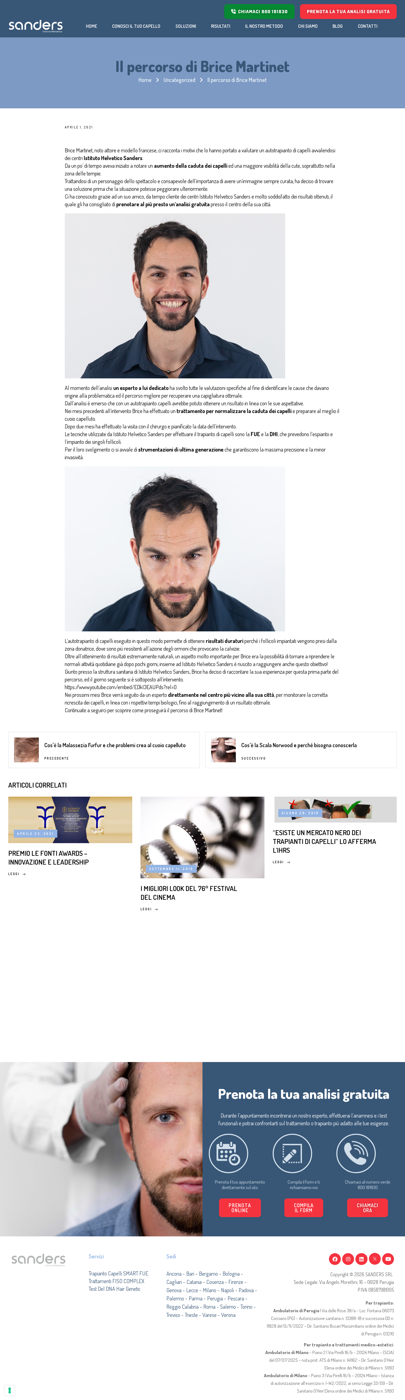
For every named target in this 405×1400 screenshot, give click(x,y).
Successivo (253, 758)
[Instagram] (348, 1259)
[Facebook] (335, 1259)
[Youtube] (388, 1259)
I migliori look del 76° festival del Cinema (189, 892)
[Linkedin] (361, 1259)
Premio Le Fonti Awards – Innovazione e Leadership (48, 857)
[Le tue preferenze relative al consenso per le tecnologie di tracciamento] (9, 1390)
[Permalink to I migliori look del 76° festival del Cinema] (202, 836)
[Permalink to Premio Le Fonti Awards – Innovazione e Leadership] (70, 818)
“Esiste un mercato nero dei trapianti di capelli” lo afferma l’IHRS (324, 841)
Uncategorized (179, 79)
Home (145, 79)
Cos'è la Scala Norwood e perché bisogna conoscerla (299, 745)
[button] (303, 1207)
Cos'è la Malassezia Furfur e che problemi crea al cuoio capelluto (115, 745)
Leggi (14, 874)
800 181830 (368, 1187)
